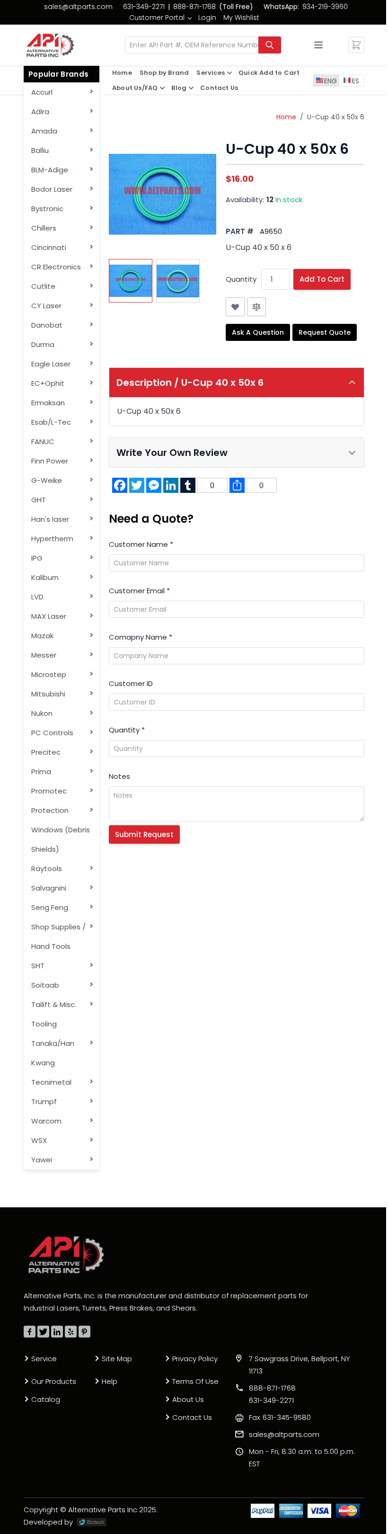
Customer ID (131, 683)
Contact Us (219, 87)
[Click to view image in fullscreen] (162, 194)
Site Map (117, 1359)
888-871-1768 (194, 6)
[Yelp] (71, 1332)
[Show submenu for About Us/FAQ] (162, 88)
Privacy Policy (195, 1359)
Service (44, 1359)
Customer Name (141, 544)
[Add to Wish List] (235, 306)
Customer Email (139, 591)
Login (207, 17)
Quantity (241, 279)
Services (210, 72)
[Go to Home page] (50, 45)
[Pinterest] (84, 1332)
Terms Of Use (195, 1381)
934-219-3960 (325, 6)
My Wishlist (241, 17)
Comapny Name (140, 637)
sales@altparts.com (78, 6)
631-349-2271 (144, 6)
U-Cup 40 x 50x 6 (335, 117)
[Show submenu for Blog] (191, 88)
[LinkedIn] (57, 1332)
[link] (160, 17)
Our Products (53, 1381)
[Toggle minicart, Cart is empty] (356, 45)
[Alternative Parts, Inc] (66, 1254)
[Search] (269, 45)
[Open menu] (318, 45)
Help (109, 1381)
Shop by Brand (164, 72)
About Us (188, 1399)
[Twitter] (43, 1332)
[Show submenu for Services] (229, 73)
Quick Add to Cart (269, 72)
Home (122, 72)
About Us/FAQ (135, 87)
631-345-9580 (280, 1417)
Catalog (45, 1399)
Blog (178, 87)
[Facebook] (29, 1332)
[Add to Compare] (256, 306)
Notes (119, 776)
